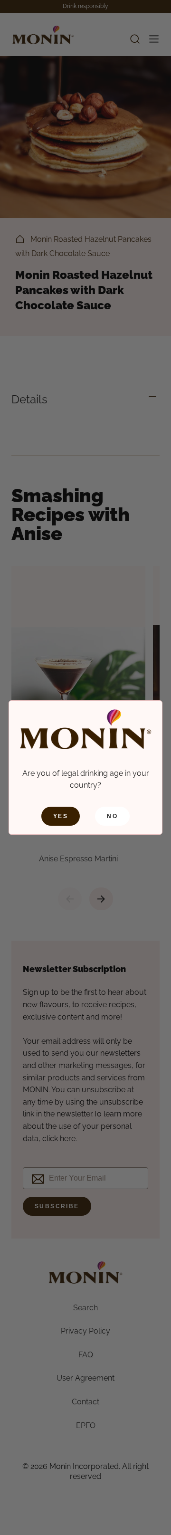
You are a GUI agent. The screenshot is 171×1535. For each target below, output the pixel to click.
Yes (60, 816)
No (112, 816)
